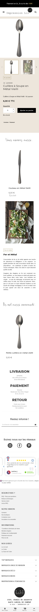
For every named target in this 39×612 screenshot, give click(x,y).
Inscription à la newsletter (9, 519)
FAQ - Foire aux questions (9, 496)
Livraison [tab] (6, 122)
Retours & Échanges (7, 499)
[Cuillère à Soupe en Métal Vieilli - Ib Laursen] (19, 38)
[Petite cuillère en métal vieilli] (19, 332)
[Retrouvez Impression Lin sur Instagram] (10, 445)
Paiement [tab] (12, 122)
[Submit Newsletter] (35, 424)
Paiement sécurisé (7, 535)
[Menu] (4, 12)
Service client (5, 501)
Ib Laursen (7, 77)
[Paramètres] (35, 12)
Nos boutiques (6, 515)
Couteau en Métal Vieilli (19, 188)
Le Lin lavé (5, 547)
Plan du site (5, 538)
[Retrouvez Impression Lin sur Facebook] (19, 445)
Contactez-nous (6, 517)
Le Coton (4, 549)
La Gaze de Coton (7, 551)
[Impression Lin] (19, 10)
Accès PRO (5, 503)
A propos (4, 512)
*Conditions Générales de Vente (11, 528)
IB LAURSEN (7, 83)
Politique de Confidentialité (9, 533)
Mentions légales (6, 531)
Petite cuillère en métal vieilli (19, 353)
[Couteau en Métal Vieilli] (19, 167)
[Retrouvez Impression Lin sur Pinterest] (29, 445)
